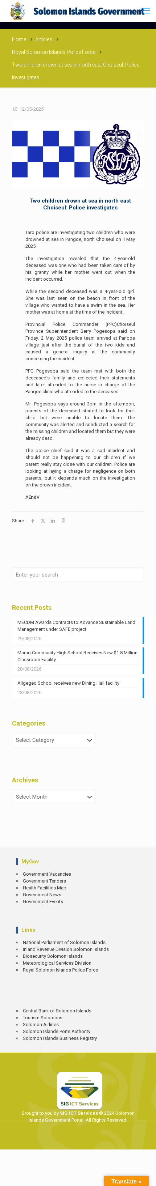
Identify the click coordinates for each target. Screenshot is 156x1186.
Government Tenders (44, 881)
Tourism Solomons (42, 1017)
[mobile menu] (146, 11)
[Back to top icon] (145, 1175)
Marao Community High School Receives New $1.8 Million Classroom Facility (77, 656)
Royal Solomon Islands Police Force (53, 52)
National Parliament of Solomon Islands (64, 942)
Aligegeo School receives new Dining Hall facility (68, 683)
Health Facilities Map (44, 887)
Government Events (43, 901)
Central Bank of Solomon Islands (57, 1010)
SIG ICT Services (78, 1113)
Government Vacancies (47, 874)
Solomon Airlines (41, 1024)
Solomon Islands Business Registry (60, 1038)
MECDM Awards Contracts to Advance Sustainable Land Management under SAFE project (76, 626)
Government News (42, 894)
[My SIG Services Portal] (78, 11)
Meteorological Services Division (57, 963)
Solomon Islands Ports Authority (56, 1031)
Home (19, 39)
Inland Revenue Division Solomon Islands (66, 949)
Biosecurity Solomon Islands (53, 956)
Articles (43, 39)
